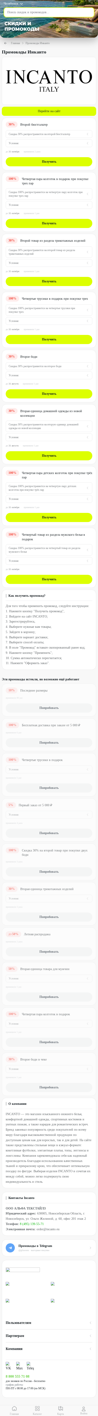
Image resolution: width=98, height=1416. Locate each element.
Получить (49, 161)
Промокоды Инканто (38, 43)
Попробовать (49, 708)
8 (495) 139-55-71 (32, 1224)
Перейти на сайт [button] (49, 111)
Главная (15, 43)
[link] (26, 1288)
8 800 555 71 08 (17, 1376)
